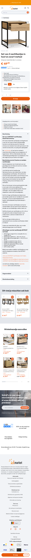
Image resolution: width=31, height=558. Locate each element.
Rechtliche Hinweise (15, 533)
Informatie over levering (15, 500)
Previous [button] (22, 381)
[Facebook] (10, 529)
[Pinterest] (20, 529)
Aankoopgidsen (15, 481)
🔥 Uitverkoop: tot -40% (15, 2)
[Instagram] (15, 529)
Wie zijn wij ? (15, 505)
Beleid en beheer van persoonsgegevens (15, 513)
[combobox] (15, 12)
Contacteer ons (15, 491)
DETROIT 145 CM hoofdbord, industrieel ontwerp (15, 259)
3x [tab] (9, 84)
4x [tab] (14, 84)
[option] (15, 2)
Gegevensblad (7, 273)
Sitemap (15, 537)
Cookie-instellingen (15, 516)
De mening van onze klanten (15, 508)
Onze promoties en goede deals (15, 483)
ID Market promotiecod (15, 486)
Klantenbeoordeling (9, 279)
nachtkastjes (7, 150)
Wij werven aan (15, 511)
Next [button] (28, 381)
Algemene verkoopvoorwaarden (15, 497)
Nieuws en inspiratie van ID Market (15, 478)
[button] (25, 8)
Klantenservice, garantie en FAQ (15, 494)
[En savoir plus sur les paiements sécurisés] (5, 544)
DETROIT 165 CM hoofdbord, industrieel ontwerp (15, 261)
